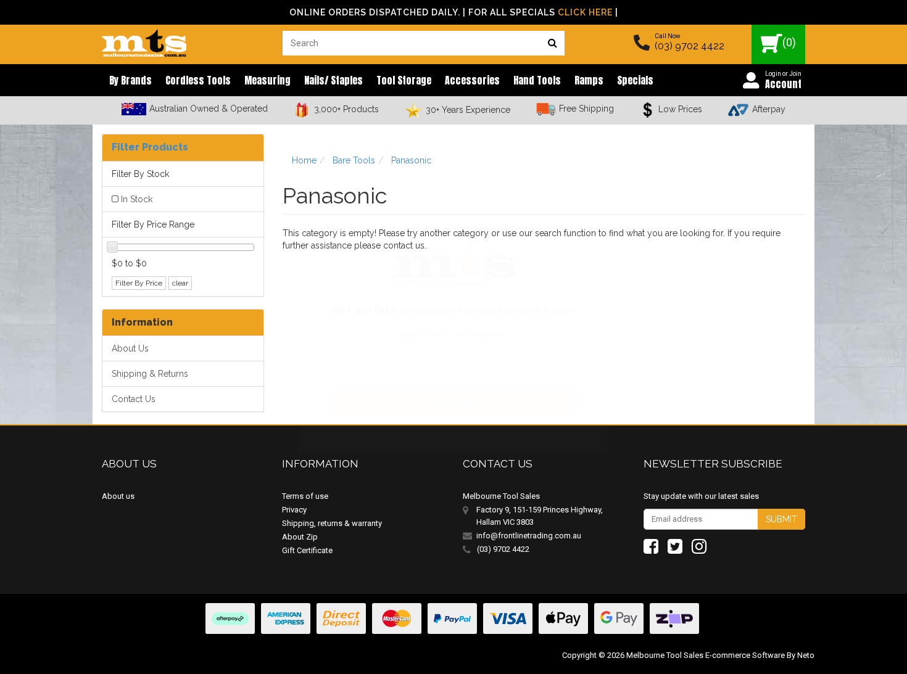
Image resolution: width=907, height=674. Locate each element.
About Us (130, 348)
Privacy (294, 509)
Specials (635, 80)
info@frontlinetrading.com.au (528, 535)
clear (180, 283)
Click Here (585, 12)
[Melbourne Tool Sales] (144, 40)
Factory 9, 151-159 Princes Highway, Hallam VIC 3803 (539, 516)
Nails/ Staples (333, 80)
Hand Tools (537, 80)
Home (304, 160)
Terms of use (305, 496)
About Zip (300, 536)
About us (118, 496)
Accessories (472, 80)
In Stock (136, 199)
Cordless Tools (198, 80)
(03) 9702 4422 (689, 46)
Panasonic (411, 160)
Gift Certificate (307, 550)
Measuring (267, 80)
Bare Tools (354, 160)
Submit (781, 519)
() (789, 42)
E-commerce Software (745, 655)
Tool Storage (403, 80)
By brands (130, 80)
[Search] (552, 43)
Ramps (588, 80)
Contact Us (133, 399)
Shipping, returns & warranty (332, 523)
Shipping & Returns (150, 374)
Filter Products (150, 147)
